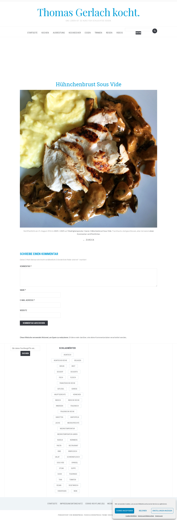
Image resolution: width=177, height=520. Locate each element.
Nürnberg (74, 440)
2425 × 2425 (59, 231)
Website (23, 310)
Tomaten (72, 480)
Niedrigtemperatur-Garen (67, 434)
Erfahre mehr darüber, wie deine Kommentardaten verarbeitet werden (97, 337)
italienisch (74, 406)
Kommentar (26, 266)
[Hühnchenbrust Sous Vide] (88, 158)
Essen (88, 32)
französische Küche (67, 383)
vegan (58, 485)
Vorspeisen (62, 491)
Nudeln (60, 440)
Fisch (61, 377)
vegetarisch (73, 485)
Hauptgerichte (60, 394)
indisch (58, 400)
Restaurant (73, 446)
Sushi (60, 474)
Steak (61, 468)
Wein (75, 491)
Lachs (57, 423)
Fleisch (73, 377)
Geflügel (60, 389)
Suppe (73, 468)
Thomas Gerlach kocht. (88, 12)
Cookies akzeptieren (124, 511)
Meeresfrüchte (73, 423)
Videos (119, 32)
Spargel (75, 463)
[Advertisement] (88, 59)
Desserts (74, 372)
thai (60, 480)
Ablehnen (143, 511)
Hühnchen (77, 394)
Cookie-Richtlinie (131, 516)
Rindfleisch (72, 451)
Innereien (59, 406)
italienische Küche (67, 411)
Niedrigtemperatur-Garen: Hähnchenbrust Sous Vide (89, 231)
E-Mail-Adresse (27, 300)
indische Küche (73, 400)
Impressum (159, 516)
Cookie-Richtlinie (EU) (95, 503)
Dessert (60, 372)
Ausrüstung (59, 32)
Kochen (45, 32)
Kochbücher (75, 32)
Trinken (98, 32)
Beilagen (77, 360)
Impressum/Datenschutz (146, 516)
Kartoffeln (74, 417)
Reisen (109, 32)
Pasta (59, 446)
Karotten (59, 417)
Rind (59, 451)
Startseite (32, 32)
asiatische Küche (60, 360)
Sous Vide (60, 463)
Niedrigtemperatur (67, 429)
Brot (73, 366)
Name (23, 290)
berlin (62, 366)
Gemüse (74, 389)
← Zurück (88, 240)
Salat (57, 457)
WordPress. (78, 515)
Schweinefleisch (73, 457)
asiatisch (67, 355)
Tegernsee (73, 474)
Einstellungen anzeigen (162, 511)
